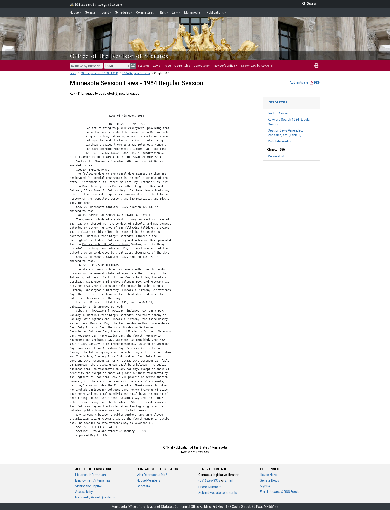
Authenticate (299, 82)
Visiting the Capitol (88, 486)
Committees (145, 12)
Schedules (122, 12)
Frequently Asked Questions (95, 497)
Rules (167, 65)
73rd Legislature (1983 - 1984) (99, 73)
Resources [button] (277, 102)
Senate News (269, 480)
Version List (276, 156)
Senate (90, 12)
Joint (105, 12)
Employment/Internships (93, 480)
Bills (163, 12)
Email (229, 480)
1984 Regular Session (136, 73)
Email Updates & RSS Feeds (279, 492)
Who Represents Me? (152, 475)
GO (133, 66)
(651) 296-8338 (209, 480)
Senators (143, 486)
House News (269, 475)
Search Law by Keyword (257, 65)
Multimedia (192, 12)
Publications (215, 12)
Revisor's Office (224, 65)
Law (175, 12)
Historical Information (90, 475)
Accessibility (84, 492)
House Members (148, 480)
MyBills (265, 486)
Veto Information (280, 141)
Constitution (202, 65)
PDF (316, 82)
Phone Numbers (209, 487)
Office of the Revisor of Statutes (119, 55)
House (74, 12)
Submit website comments (217, 492)
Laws (156, 65)
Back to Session (279, 113)
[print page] (316, 65)
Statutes (143, 65)
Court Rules (182, 65)
